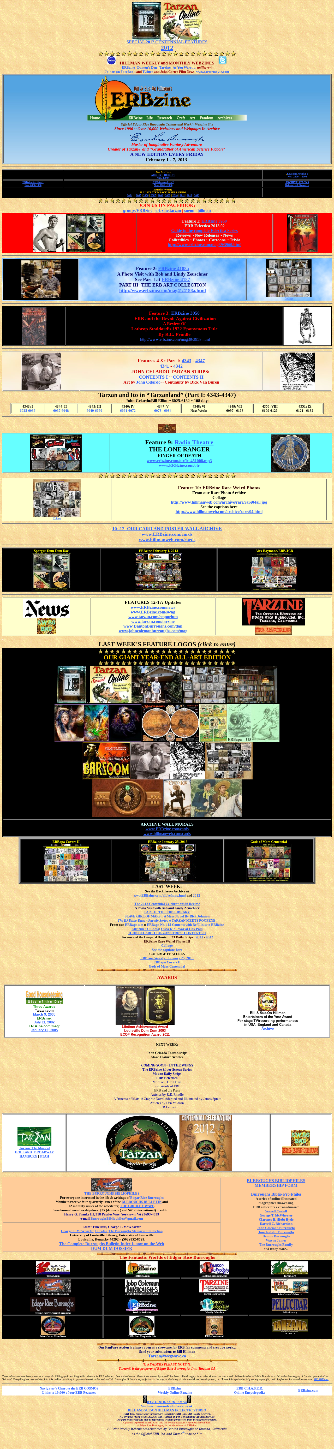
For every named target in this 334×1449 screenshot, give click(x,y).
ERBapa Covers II (167, 962)
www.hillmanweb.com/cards (167, 539)
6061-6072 (128, 411)
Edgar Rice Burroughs (147, 1198)
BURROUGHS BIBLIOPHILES (276, 1180)
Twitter (147, 72)
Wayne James (276, 1240)
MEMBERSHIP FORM (276, 1185)
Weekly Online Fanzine (175, 1392)
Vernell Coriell (276, 1211)
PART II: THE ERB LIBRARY (167, 912)
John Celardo (148, 382)
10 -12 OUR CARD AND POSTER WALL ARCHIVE (167, 528)
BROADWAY (44, 1152)
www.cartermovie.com (212, 72)
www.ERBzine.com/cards (167, 534)
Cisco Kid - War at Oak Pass (181, 929)
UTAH (44, 1156)
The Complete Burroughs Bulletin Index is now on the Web (111, 1244)
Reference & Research (297, 185)
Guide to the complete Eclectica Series (204, 230)
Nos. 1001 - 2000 (163, 185)
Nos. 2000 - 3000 (297, 176)
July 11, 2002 (44, 1022)
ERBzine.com (308, 1390)
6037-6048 (61, 411)
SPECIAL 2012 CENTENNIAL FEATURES (167, 42)
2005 (138, 195)
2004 (129, 195)
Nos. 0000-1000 (33, 185)
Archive (267, 1028)
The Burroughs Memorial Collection (136, 1231)
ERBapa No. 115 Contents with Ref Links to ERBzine (185, 925)
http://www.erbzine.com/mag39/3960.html (204, 244)
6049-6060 (94, 411)
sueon (189, 210)
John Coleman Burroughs (276, 1228)
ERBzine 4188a (173, 268)
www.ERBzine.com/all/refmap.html (160, 895)
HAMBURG (28, 1156)
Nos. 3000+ (163, 177)
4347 (200, 360)
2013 (196, 195)
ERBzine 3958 (185, 313)
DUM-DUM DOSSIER (111, 1248)
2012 (167, 47)
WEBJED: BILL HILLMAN (167, 1402)
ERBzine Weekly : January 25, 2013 (167, 958)
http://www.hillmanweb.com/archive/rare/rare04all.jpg (219, 502)
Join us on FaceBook (120, 72)
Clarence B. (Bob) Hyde (276, 1219)
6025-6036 (27, 411)
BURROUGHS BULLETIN (142, 1202)
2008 (160, 195)
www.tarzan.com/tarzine (153, 621)
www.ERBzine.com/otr (179, 465)
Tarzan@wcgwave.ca (167, 1356)
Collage (289, 298)
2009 (167, 195)
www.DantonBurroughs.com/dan (152, 626)
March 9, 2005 (44, 1014)
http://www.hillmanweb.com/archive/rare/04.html (219, 511)
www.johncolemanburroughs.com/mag (153, 631)
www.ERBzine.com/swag (153, 612)
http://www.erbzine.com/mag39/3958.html (175, 339)
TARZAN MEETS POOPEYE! (167, 920)
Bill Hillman (321, 1379)
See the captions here (167, 950)
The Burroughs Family (276, 1245)
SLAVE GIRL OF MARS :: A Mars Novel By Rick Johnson (167, 916)
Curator (101, 1231)
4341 (164, 366)
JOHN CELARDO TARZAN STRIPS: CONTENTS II (167, 933)
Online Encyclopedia (249, 1392)
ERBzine (128, 67)
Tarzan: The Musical (34, 1148)
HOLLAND (23, 1152)
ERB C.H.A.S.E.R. (249, 1388)
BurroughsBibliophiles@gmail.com (117, 1218)
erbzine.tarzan (168, 210)
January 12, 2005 (44, 1030)
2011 (182, 195)
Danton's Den (147, 67)
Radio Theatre (194, 442)
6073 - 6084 (162, 411)
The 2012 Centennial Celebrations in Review (167, 904)
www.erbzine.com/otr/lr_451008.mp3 (179, 460)
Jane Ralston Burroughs (276, 1232)
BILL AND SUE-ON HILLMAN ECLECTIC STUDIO (167, 1410)
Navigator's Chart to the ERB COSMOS (69, 1388)
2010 (175, 195)
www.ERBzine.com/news (153, 607)
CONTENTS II (188, 377)
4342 (178, 366)
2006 (145, 195)
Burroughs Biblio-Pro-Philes (276, 1194)
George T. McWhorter (77, 1231)
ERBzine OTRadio (145, 929)
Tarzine (165, 67)
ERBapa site (134, 925)
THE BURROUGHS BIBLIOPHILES (111, 1193)
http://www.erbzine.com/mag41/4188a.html (162, 290)
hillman (204, 210)
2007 (153, 195)
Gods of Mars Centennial (167, 966)
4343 (186, 360)
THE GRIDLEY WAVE (137, 1206)
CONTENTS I (153, 377)
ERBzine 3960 (214, 221)
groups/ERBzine (137, 210)
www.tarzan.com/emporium (153, 617)
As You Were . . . (184, 67)
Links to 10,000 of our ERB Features (69, 1392)
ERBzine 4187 (176, 279)
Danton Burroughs (276, 1236)
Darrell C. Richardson (276, 1224)
